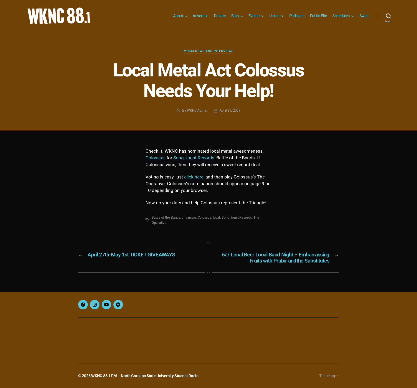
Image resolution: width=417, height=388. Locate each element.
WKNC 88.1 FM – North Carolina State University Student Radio (145, 375)
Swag (364, 15)
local (216, 217)
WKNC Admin (197, 110)
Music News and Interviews (208, 51)
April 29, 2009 (230, 110)
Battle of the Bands (166, 217)
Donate (220, 15)
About (178, 15)
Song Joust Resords (237, 217)
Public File (318, 15)
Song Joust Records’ (194, 157)
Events (254, 15)
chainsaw (189, 217)
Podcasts (296, 15)
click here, (194, 177)
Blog (235, 15)
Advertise (200, 15)
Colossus (155, 157)
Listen (274, 15)
